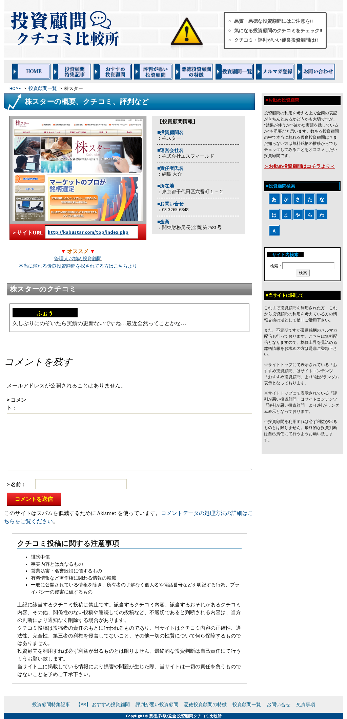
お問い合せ (278, 704)
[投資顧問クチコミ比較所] (108, 29)
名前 (16, 484)
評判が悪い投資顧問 (157, 704)
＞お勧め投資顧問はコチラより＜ (299, 166)
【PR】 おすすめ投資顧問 (103, 704)
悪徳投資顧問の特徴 (205, 704)
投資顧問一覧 (42, 88)
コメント (16, 404)
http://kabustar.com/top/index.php (88, 232)
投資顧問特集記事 (51, 704)
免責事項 (305, 704)
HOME (15, 88)
